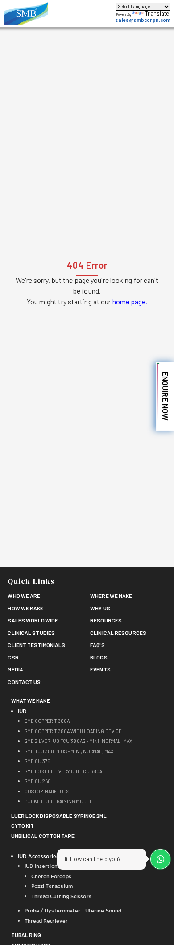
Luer (59, 815)
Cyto (22, 825)
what (30, 700)
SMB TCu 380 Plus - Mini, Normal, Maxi (70, 751)
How (25, 608)
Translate (157, 13)
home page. (130, 301)
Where (111, 596)
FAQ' (97, 645)
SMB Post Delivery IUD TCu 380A (64, 771)
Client (36, 645)
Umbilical (43, 836)
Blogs (99, 657)
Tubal (26, 935)
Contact (24, 682)
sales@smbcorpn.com (142, 20)
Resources (106, 620)
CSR (13, 657)
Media (15, 669)
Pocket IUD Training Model (59, 801)
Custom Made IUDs (47, 791)
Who (24, 596)
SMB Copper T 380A (47, 721)
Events (100, 669)
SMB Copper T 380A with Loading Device (73, 731)
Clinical (31, 633)
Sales (33, 620)
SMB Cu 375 (37, 761)
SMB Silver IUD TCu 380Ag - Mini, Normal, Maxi (79, 741)
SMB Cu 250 (38, 781)
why (100, 608)
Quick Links (31, 582)
